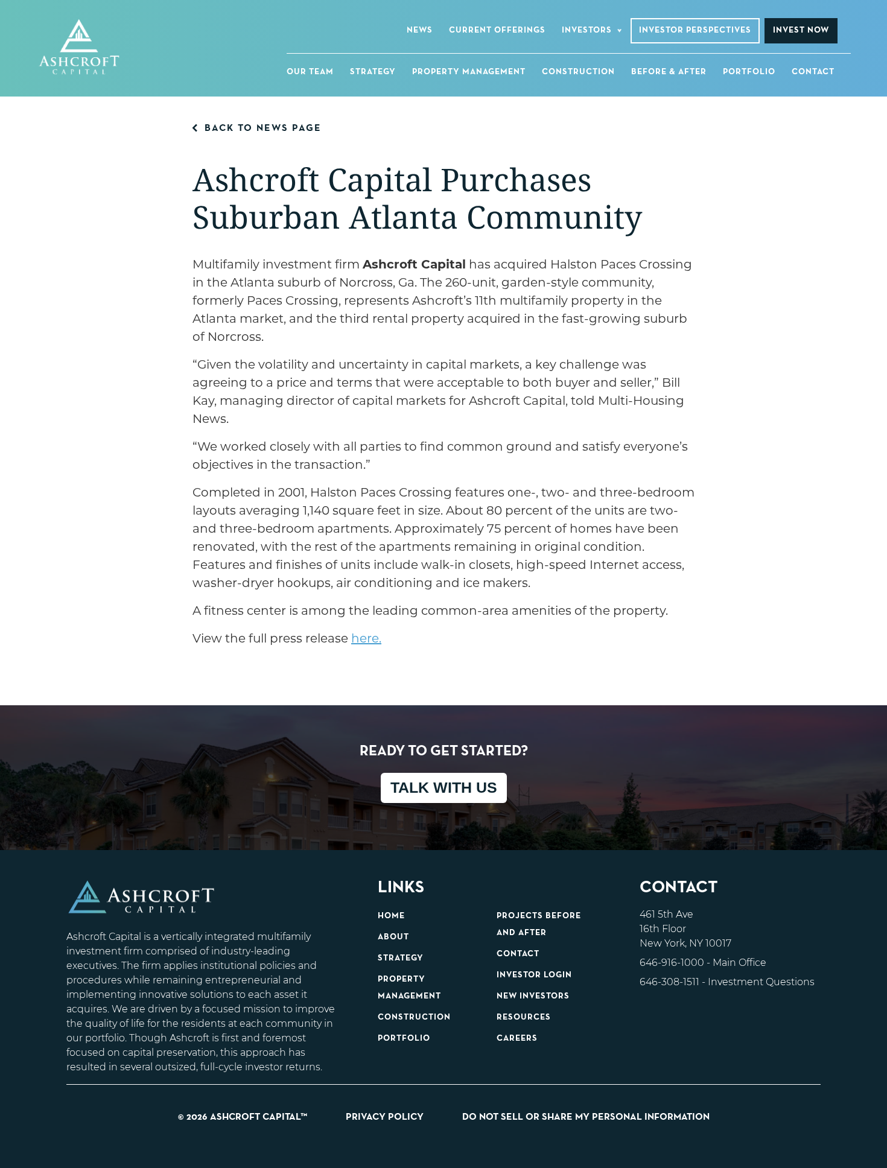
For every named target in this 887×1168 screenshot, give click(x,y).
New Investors (533, 996)
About (393, 937)
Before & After (669, 72)
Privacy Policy (385, 1117)
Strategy (373, 72)
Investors (587, 30)
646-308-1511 (669, 982)
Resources (524, 1017)
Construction (578, 72)
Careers (517, 1038)
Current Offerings (497, 30)
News (420, 30)
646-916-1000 (672, 962)
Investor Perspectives (695, 30)
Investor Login (534, 975)
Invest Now (801, 30)
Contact (813, 72)
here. (366, 638)
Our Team (310, 72)
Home (391, 916)
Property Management (469, 72)
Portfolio (749, 72)
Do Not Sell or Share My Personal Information (586, 1117)
